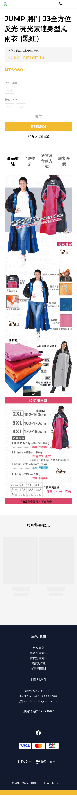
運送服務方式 (38, 653)
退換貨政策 (38, 663)
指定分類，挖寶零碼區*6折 (25, 57)
